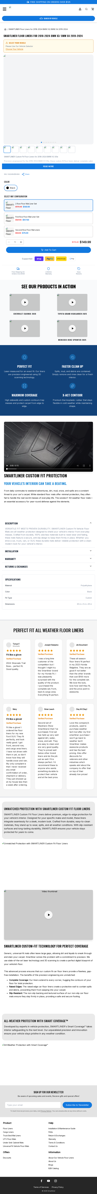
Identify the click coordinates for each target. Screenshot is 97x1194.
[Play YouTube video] (48, 915)
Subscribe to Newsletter (77, 1105)
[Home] (5, 29)
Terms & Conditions (56, 1143)
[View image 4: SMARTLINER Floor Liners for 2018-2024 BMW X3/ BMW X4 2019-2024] (31, 149)
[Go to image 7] (52, 142)
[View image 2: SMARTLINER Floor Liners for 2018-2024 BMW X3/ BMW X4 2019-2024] (15, 149)
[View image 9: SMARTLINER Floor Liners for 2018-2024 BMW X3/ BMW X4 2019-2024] (71, 149)
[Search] (86, 9)
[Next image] (89, 99)
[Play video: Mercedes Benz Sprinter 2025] (72, 328)
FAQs (50, 1132)
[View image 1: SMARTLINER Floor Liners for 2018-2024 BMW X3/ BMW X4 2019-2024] (7, 149)
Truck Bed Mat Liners (12, 1135)
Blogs (50, 1165)
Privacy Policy (58, 1187)
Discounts (7, 1158)
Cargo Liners (8, 1132)
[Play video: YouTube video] (25, 328)
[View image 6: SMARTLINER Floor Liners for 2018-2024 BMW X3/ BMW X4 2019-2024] (47, 149)
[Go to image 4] (46, 142)
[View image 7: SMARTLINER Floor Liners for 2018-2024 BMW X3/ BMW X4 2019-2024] (55, 149)
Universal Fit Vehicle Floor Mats (16, 1146)
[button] (92, 9)
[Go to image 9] (55, 142)
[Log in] (80, 9)
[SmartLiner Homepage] (22, 9)
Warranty (52, 1139)
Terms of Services (41, 1187)
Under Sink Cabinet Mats (13, 1143)
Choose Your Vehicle (14, 49)
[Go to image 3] (44, 142)
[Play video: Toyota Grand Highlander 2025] (72, 302)
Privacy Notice (46, 1111)
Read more (48, 166)
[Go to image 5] (48, 142)
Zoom (88, 140)
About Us (52, 1161)
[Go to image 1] (41, 142)
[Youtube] (48, 1181)
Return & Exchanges (56, 1135)
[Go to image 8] (53, 142)
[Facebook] (41, 1181)
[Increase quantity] (20, 242)
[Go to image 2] (43, 142)
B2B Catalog (53, 1168)
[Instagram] (55, 1181)
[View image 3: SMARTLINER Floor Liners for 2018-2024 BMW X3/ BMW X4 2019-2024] (23, 149)
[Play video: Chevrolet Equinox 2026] (25, 302)
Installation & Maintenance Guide (61, 1128)
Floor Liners (8, 1128)
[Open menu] (4, 9)
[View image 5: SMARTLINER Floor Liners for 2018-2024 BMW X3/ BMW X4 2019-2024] (39, 149)
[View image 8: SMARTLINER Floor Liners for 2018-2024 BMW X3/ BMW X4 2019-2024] (63, 149)
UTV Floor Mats (9, 1139)
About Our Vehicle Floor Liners (61, 1158)
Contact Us (53, 1146)
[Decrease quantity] (8, 242)
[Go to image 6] (50, 142)
